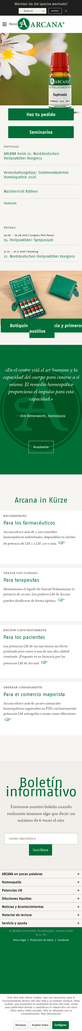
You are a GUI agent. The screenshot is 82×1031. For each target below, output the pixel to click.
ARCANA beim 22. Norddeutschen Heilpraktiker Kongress (31, 155)
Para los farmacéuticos (29, 523)
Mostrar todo (10, 202)
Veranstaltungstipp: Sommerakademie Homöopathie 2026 (36, 174)
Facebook (63, 940)
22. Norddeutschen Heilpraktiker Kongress (39, 256)
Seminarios (41, 132)
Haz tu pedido (41, 114)
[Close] (66, 11)
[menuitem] (9, 24)
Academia (41, 447)
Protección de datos (42, 940)
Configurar (61, 1025)
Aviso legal (19, 940)
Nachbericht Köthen (21, 191)
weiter (55, 10)
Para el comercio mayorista (34, 694)
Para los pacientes (24, 637)
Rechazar (20, 1025)
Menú (13, 24)
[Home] (41, 29)
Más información (51, 1013)
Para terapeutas (21, 580)
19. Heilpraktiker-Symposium (28, 240)
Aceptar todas (40, 1025)
